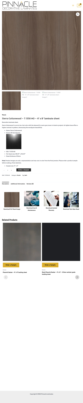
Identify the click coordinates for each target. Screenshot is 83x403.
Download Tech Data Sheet (71, 209)
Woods (4, 115)
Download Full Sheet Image (12, 209)
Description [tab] (5, 184)
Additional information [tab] (18, 184)
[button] (78, 14)
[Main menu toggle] (73, 5)
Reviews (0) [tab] (30, 184)
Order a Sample (23, 170)
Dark (26, 175)
